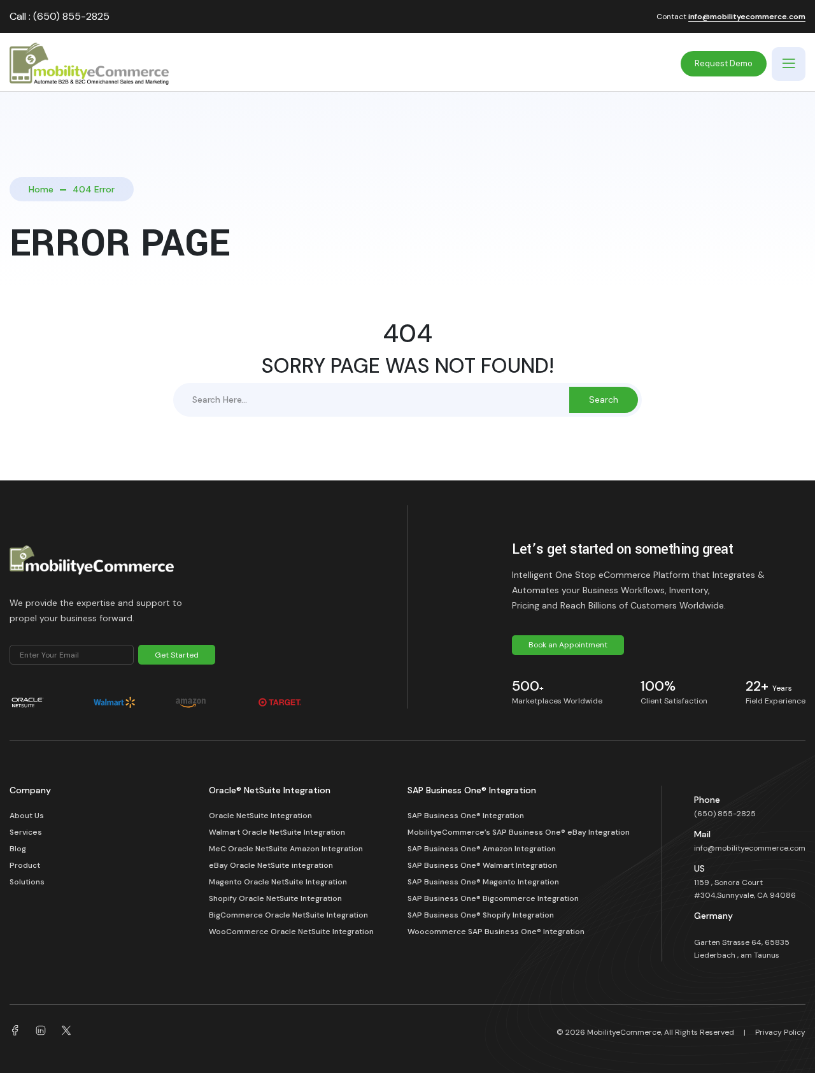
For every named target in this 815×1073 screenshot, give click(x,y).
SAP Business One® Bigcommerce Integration (493, 898)
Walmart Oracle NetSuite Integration (277, 832)
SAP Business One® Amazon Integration (482, 849)
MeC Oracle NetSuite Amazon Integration (286, 849)
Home (41, 189)
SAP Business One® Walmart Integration (482, 865)
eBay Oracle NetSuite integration (272, 865)
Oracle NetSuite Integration (260, 815)
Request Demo (724, 63)
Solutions (27, 882)
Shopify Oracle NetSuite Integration (275, 898)
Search (603, 399)
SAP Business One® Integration (466, 815)
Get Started (177, 655)
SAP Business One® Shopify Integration (481, 915)
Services (26, 832)
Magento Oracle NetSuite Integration (278, 882)
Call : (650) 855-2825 (60, 16)
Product (25, 865)
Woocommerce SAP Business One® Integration (496, 931)
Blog (18, 849)
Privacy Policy (780, 1032)
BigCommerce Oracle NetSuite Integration (288, 915)
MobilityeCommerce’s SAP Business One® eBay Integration (519, 832)
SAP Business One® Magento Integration (483, 882)
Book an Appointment (567, 645)
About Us (27, 815)
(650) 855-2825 (725, 814)
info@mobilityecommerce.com (746, 17)
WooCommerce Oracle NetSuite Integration (291, 931)
